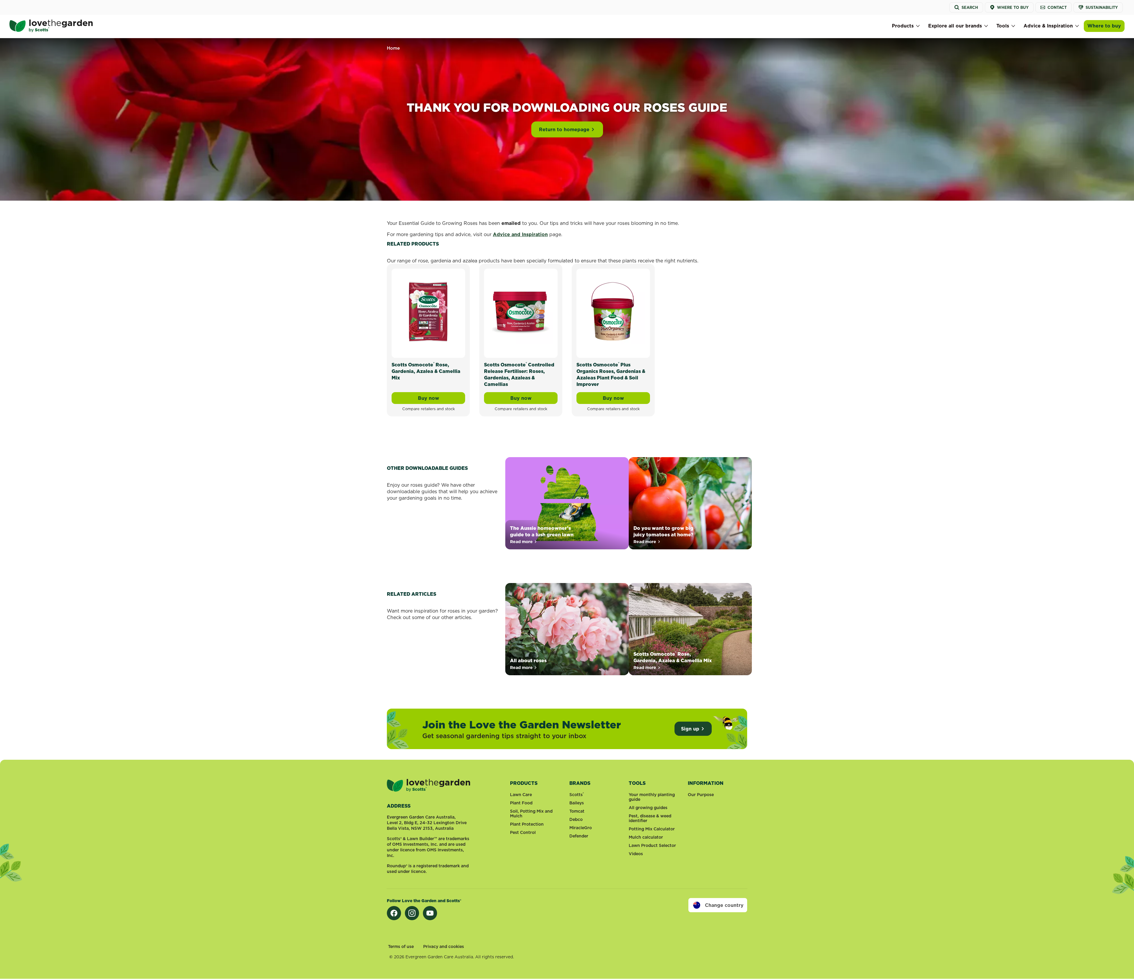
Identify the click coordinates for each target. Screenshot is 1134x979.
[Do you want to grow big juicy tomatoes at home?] (690, 503)
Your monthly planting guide (652, 797)
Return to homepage (564, 129)
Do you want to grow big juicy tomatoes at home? (663, 531)
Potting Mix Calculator (652, 829)
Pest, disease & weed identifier (650, 818)
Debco (576, 819)
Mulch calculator (646, 837)
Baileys (576, 803)
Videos (636, 854)
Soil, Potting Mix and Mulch (531, 813)
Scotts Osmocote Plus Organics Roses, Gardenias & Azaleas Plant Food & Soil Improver (610, 374)
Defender (578, 836)
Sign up (690, 728)
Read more (523, 542)
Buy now (441, 399)
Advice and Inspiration (520, 234)
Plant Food (521, 803)
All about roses (528, 660)
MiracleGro (580, 828)
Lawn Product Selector (652, 845)
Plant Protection (527, 824)
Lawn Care (521, 795)
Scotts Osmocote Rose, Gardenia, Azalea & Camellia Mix (426, 371)
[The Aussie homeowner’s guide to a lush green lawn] (566, 503)
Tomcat (576, 811)
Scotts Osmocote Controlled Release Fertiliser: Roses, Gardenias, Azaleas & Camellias (519, 374)
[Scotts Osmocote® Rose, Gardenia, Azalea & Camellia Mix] (428, 312)
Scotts (576, 795)
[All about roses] (566, 629)
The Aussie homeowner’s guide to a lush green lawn (541, 531)
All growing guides (648, 808)
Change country (724, 905)
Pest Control (523, 832)
